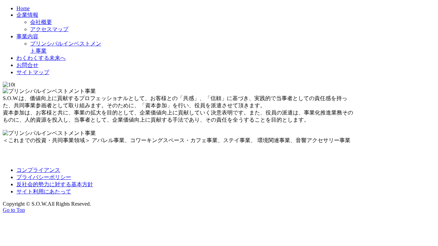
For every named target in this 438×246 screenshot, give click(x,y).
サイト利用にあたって (43, 191)
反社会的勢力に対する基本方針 (54, 184)
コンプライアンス (38, 170)
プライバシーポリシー (43, 177)
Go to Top (14, 210)
